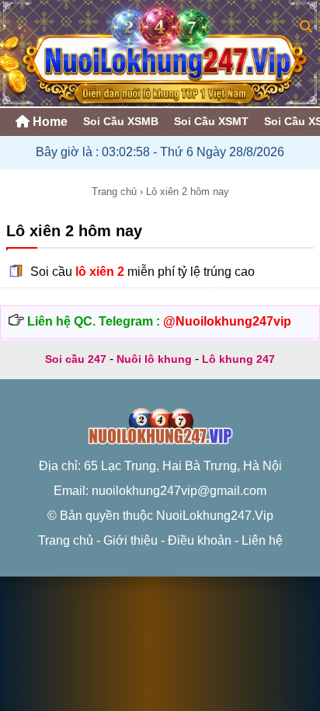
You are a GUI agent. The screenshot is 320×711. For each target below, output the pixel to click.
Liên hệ (262, 540)
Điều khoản (199, 540)
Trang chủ (114, 191)
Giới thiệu (130, 540)
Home (49, 121)
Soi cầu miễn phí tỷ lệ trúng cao (142, 271)
